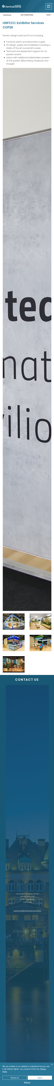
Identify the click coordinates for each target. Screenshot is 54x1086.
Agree (40, 1077)
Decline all (15, 1077)
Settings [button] (27, 1082)
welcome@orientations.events (27, 910)
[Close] (50, 1066)
